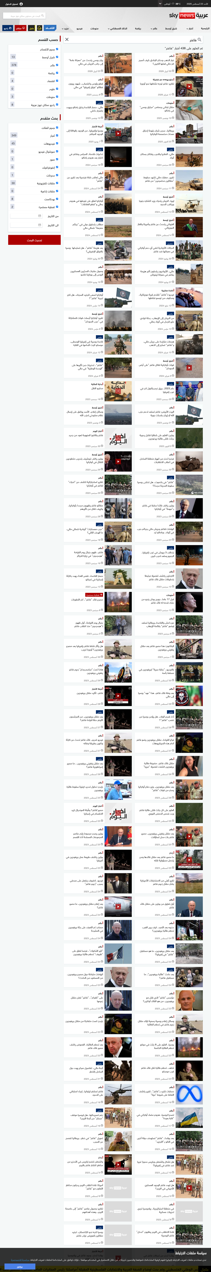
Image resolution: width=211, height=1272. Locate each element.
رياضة (138, 28)
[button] (20, 28)
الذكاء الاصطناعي (118, 28)
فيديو (79, 28)
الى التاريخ (53, 225)
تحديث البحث (34, 239)
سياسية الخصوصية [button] (20, 1259)
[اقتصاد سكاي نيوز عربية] (50, 28)
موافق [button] (20, 1266)
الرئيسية (205, 28)
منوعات (94, 28)
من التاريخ (53, 216)
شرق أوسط (171, 28)
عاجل (32, 28)
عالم (155, 28)
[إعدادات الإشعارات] (39, 28)
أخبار (191, 28)
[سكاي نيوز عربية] (188, 16)
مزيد (66, 28)
